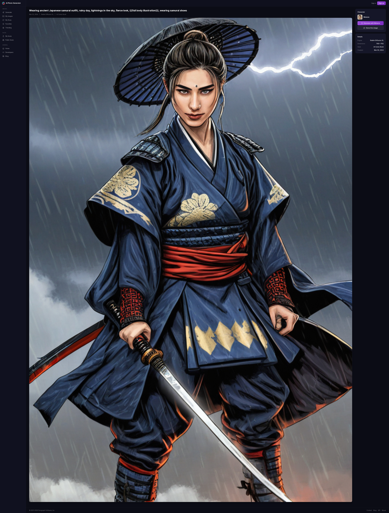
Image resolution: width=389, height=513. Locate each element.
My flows (8, 20)
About (384, 510)
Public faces (9, 40)
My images (9, 16)
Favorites (8, 24)
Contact (369, 510)
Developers (9, 52)
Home (7, 48)
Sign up (381, 3)
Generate (8, 12)
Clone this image (372, 28)
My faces (8, 36)
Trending (8, 28)
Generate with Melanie (372, 23)
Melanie (366, 17)
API (379, 510)
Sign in (373, 3)
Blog (7, 56)
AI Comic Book (61, 14)
